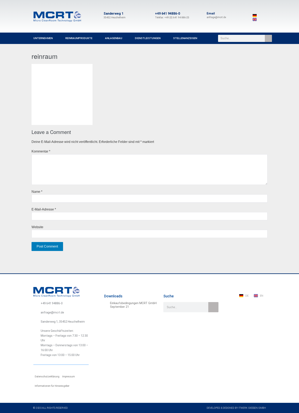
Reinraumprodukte (78, 38)
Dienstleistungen (147, 38)
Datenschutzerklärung (47, 376)
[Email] (202, 15)
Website (37, 227)
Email (211, 13)
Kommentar (41, 151)
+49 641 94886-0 (167, 13)
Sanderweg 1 (113, 13)
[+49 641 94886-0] (150, 15)
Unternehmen (43, 38)
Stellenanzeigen (185, 38)
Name (37, 191)
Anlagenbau (113, 38)
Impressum (68, 376)
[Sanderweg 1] (98, 15)
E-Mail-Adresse (44, 209)
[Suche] (268, 38)
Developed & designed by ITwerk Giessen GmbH (236, 407)
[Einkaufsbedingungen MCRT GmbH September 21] (106, 303)
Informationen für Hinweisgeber (52, 386)
